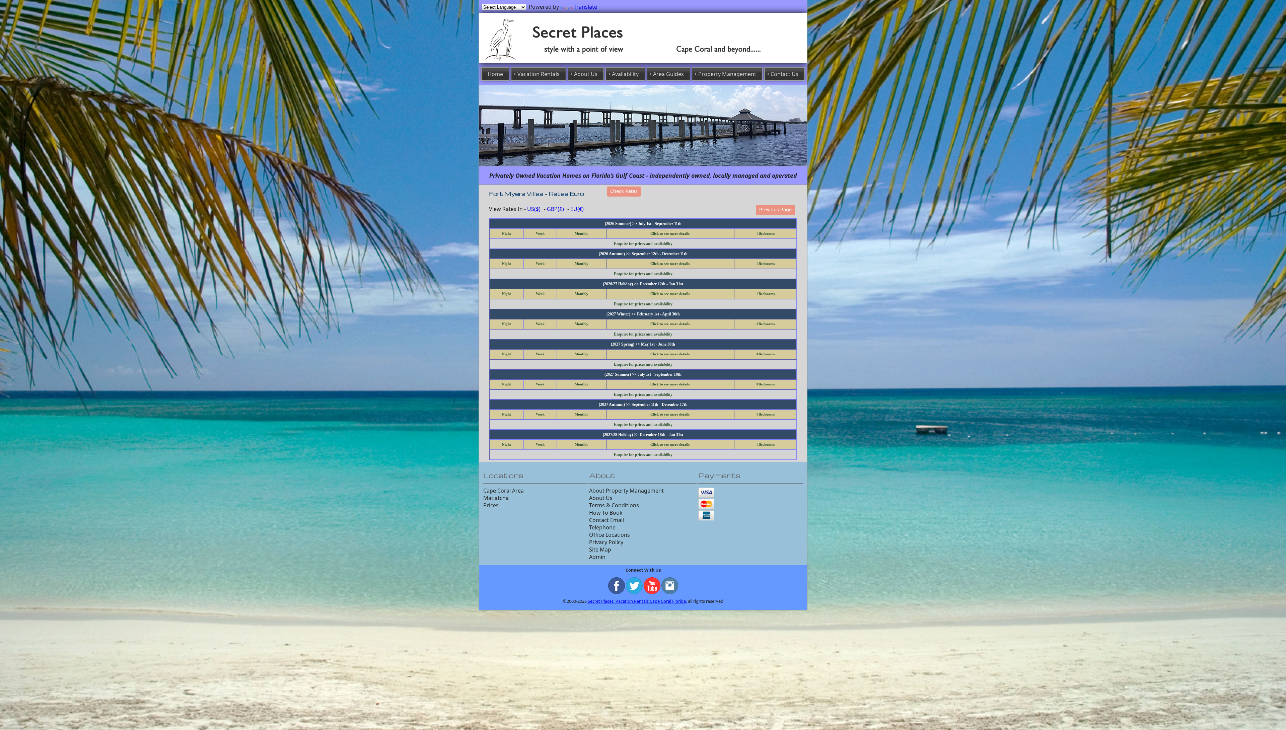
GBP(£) (555, 209)
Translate (585, 6)
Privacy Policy (606, 542)
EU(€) (577, 209)
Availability (625, 74)
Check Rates (624, 191)
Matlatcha (496, 498)
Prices (491, 505)
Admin (597, 557)
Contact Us (784, 74)
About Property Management (626, 490)
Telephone (602, 527)
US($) (534, 209)
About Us (585, 74)
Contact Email (606, 520)
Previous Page (775, 209)
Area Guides (668, 74)
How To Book (606, 512)
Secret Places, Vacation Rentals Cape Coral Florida (637, 601)
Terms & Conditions (614, 505)
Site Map (600, 549)
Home (495, 74)
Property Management (727, 74)
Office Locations (609, 534)
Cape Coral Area (503, 490)
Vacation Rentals (538, 74)
